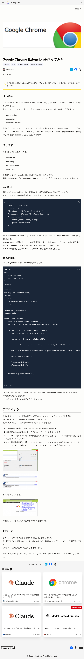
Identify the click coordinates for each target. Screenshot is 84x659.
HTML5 (7, 64)
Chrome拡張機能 (37, 64)
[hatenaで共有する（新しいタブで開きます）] (71, 69)
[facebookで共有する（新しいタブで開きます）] (75, 69)
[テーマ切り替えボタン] (81, 2)
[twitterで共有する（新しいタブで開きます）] (80, 69)
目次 (77, 8)
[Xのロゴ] (76, 647)
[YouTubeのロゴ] (81, 647)
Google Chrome (23, 64)
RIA (14, 64)
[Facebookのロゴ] (71, 647)
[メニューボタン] (3, 2)
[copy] (78, 202)
